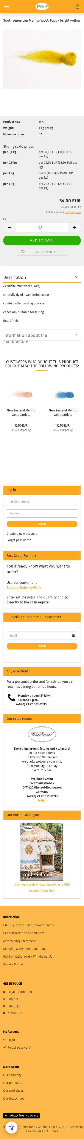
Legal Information (20, 992)
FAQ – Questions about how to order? (28, 925)
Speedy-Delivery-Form (24, 587)
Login (42, 524)
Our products (12, 1083)
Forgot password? (19, 540)
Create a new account (22, 534)
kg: (5, 219)
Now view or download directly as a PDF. (42, 884)
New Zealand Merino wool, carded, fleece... (21, 412)
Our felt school (13, 1099)
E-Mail (42, 800)
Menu (6, 6)
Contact (13, 999)
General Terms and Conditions (24, 933)
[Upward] (72, 1132)
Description (14, 277)
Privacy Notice (13, 964)
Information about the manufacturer (25, 337)
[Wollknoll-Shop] (42, 6)
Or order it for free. (42, 891)
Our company (12, 1075)
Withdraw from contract (21, 1115)
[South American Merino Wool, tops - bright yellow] (42, 59)
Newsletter (15, 1013)
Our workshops (13, 1091)
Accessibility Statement (19, 941)
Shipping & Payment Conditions (24, 949)
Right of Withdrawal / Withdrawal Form (29, 956)
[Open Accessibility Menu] (11, 1127)
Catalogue (14, 1006)
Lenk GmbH (50, 1131)
